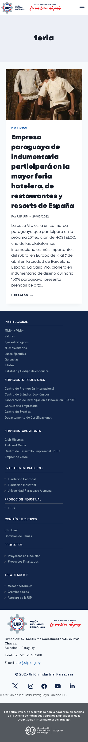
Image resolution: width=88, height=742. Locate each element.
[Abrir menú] (82, 7)
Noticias (19, 128)
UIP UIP (22, 216)
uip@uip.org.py (28, 663)
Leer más (22, 295)
